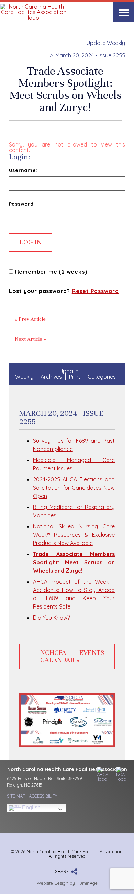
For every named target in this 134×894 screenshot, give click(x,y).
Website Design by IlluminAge (67, 883)
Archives (51, 376)
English (31, 807)
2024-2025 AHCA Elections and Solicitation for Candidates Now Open (74, 487)
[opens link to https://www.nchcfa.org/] (33, 17)
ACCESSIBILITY (43, 796)
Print (74, 376)
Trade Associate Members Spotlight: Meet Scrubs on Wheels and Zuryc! (74, 562)
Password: (22, 204)
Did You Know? (51, 617)
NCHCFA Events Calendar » (72, 656)
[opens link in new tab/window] (99, 774)
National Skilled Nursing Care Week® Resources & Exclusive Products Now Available (74, 534)
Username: (23, 170)
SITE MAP (16, 796)
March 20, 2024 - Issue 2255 (90, 55)
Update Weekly (106, 43)
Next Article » (30, 339)
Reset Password (95, 291)
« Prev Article (30, 319)
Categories (102, 376)
